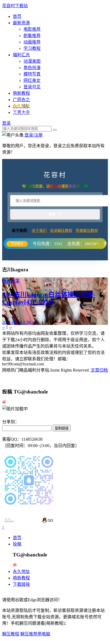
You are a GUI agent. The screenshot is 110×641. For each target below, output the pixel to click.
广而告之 (21, 99)
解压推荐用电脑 (35, 634)
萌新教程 (21, 93)
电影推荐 (32, 29)
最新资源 (21, 23)
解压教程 (10, 634)
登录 (6, 123)
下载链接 (21, 584)
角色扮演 (32, 67)
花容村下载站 (15, 5)
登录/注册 (33, 135)
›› (10, 327)
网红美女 (32, 80)
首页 (17, 16)
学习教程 (32, 48)
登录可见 (32, 87)
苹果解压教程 (87, 231)
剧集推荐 (32, 35)
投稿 (17, 544)
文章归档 (99, 370)
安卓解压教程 (61, 231)
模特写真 (32, 74)
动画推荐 (32, 42)
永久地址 (21, 571)
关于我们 (39, 231)
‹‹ (3, 327)
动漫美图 (32, 61)
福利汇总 (21, 55)
